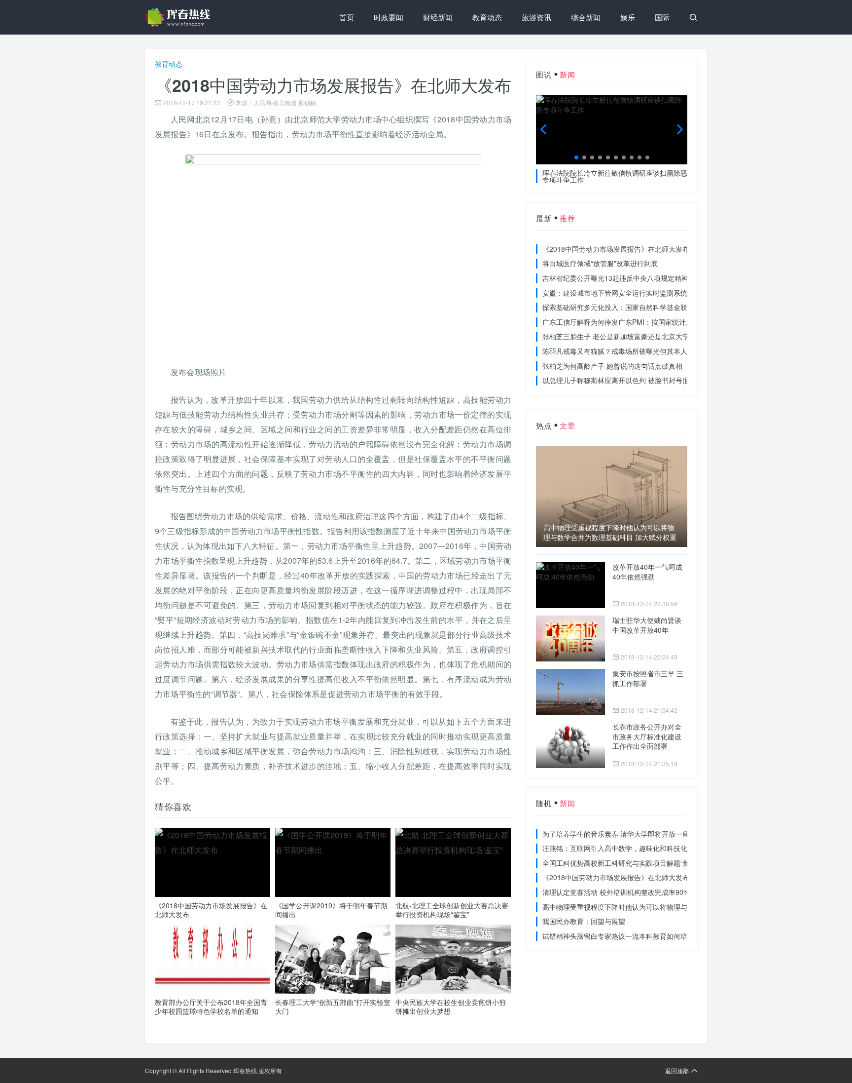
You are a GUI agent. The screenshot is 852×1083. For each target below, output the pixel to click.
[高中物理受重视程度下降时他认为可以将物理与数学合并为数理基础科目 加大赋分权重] (611, 496)
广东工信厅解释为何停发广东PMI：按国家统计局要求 (624, 322)
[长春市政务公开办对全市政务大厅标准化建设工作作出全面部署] (570, 745)
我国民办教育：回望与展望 (583, 921)
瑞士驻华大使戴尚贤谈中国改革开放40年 (646, 625)
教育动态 (487, 17)
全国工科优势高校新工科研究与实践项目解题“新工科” (624, 863)
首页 (346, 17)
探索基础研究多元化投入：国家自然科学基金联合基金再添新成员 (642, 307)
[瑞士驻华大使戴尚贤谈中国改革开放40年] (570, 638)
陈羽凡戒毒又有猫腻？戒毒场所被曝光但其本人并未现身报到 (635, 351)
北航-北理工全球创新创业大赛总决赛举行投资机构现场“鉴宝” (451, 909)
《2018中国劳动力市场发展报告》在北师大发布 (211, 909)
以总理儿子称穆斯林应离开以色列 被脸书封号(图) (618, 380)
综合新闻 (586, 17)
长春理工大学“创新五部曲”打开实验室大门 (332, 1006)
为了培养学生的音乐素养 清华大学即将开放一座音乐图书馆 (633, 834)
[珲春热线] (179, 17)
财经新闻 (438, 17)
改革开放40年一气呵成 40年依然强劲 (647, 571)
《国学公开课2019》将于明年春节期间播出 (331, 909)
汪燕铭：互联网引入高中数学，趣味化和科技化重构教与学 (632, 848)
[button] (576, 157)
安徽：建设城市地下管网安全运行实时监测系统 (614, 293)
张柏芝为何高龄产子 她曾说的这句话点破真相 (612, 366)
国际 (662, 17)
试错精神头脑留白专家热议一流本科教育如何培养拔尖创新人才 (639, 936)
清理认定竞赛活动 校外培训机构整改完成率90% (615, 892)
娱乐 (627, 17)
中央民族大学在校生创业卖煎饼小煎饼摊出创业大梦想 (450, 1006)
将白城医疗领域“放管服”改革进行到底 (600, 263)
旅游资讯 (536, 17)
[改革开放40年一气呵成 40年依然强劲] (570, 585)
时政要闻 (388, 17)
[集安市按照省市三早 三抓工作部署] (570, 692)
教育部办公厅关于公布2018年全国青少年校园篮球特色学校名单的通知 (211, 1006)
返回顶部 (677, 1070)
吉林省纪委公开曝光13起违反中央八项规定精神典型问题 (629, 278)
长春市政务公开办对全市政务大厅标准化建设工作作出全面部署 (646, 736)
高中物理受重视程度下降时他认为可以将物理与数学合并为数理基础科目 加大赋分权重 (609, 532)
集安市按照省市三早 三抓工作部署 (647, 678)
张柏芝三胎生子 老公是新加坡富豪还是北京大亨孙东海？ (629, 336)
